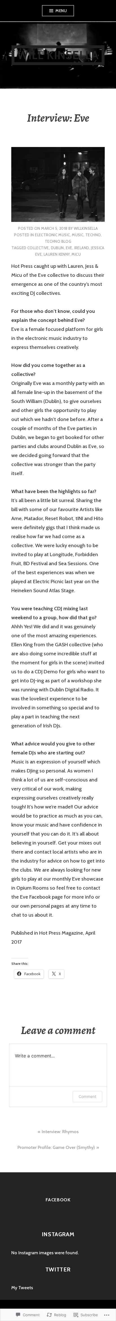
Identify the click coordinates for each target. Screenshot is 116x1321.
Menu (61, 10)
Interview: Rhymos (60, 1131)
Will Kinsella (58, 55)
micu (76, 254)
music (77, 235)
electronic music (52, 235)
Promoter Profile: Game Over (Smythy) (56, 1147)
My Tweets (22, 1287)
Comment (87, 1096)
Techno (93, 235)
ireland (81, 248)
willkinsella (86, 228)
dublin (57, 248)
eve (69, 248)
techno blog (58, 241)
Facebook (58, 1199)
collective (38, 248)
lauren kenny (57, 254)
